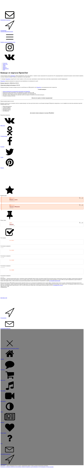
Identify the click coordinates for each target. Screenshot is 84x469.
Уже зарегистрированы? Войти (12, 348)
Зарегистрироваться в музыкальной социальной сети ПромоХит (16, 91)
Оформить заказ (11, 42)
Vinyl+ (4, 66)
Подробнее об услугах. (58, 285)
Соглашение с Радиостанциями (46, 466)
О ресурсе (5, 63)
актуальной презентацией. (54, 280)
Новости (5, 67)
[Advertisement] (37, 177)
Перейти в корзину (4, 42)
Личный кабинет (4, 31)
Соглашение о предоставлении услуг (32, 466)
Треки (4, 65)
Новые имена (6, 68)
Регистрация (10, 31)
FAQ (4, 69)
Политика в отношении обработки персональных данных (12, 466)
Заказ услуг (5, 64)
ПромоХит (13, 75)
